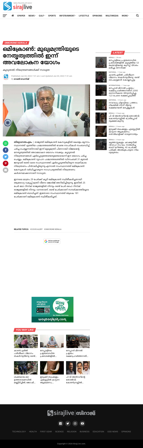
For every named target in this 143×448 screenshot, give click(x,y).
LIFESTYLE (84, 15)
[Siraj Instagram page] (75, 423)
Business (84, 431)
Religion (71, 431)
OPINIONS (97, 15)
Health (33, 431)
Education (98, 431)
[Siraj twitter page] (68, 423)
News (31, 15)
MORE (125, 15)
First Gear (46, 431)
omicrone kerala (53, 229)
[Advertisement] (89, 6)
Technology (19, 431)
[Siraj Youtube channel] (82, 423)
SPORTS (52, 15)
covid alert (37, 229)
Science (59, 431)
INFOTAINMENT (67, 15)
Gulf (41, 15)
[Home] (13, 16)
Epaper (21, 15)
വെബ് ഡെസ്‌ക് (21, 79)
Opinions (126, 431)
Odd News (112, 431)
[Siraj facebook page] (60, 423)
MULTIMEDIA (112, 15)
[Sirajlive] (71, 415)
